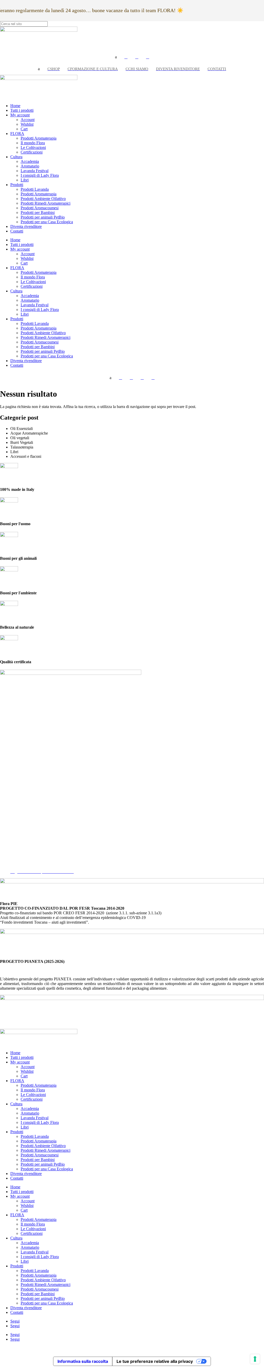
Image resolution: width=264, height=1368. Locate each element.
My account (20, 115)
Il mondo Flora (33, 143)
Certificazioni (32, 152)
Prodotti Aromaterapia (38, 138)
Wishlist (27, 124)
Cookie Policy (22, 857)
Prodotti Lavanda (35, 189)
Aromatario (30, 166)
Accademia (30, 161)
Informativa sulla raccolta (82, 1361)
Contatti (16, 231)
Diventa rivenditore (26, 226)
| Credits (132, 1348)
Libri (25, 180)
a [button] (116, 57)
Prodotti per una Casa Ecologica (47, 222)
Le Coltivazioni (33, 147)
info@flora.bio (12, 815)
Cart (24, 129)
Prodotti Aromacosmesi (40, 208)
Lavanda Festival (34, 171)
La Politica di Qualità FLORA (35, 867)
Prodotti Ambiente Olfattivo (43, 198)
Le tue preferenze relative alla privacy (155, 1361)
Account (28, 119)
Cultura (16, 157)
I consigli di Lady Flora (40, 175)
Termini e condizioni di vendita (35, 862)
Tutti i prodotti (22, 110)
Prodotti (16, 184)
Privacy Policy (22, 853)
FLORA (17, 133)
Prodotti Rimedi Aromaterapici (45, 203)
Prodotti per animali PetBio (43, 217)
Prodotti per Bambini (38, 212)
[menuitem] (126, 57)
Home (15, 105)
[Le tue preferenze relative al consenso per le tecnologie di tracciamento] (255, 1359)
